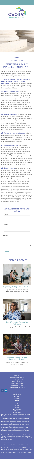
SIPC (12, 449)
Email (6, 225)
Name (6, 214)
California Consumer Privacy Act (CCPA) (15, 436)
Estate (17, 400)
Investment (17, 398)
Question (6, 235)
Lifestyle (17, 407)
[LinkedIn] (15, 23)
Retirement (17, 396)
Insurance (17, 402)
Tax (17, 404)
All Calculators (17, 413)
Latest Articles (17, 409)
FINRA (9, 449)
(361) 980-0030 (18, 27)
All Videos (17, 411)
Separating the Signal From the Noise (17, 287)
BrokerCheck (4, 415)
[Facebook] (17, 23)
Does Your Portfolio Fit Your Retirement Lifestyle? (17, 358)
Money (17, 405)
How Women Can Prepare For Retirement (17, 323)
